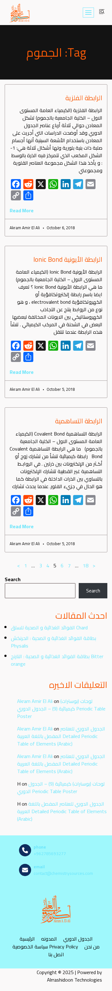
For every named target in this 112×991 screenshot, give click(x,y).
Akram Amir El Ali (35, 701)
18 (85, 565)
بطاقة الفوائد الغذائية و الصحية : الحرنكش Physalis (53, 641)
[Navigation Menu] (88, 13)
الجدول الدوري (78, 939)
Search (13, 579)
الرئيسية (27, 939)
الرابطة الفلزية (83, 98)
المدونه (49, 939)
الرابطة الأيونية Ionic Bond (67, 259)
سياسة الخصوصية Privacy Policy (45, 947)
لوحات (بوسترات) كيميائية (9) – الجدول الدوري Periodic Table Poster (61, 708)
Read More (22, 210)
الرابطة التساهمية (78, 421)
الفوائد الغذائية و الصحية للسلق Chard (49, 627)
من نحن (92, 947)
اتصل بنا (56, 954)
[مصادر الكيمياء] (19, 12)
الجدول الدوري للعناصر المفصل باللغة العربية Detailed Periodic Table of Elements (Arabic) (61, 736)
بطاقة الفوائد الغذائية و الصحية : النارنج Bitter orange (57, 660)
